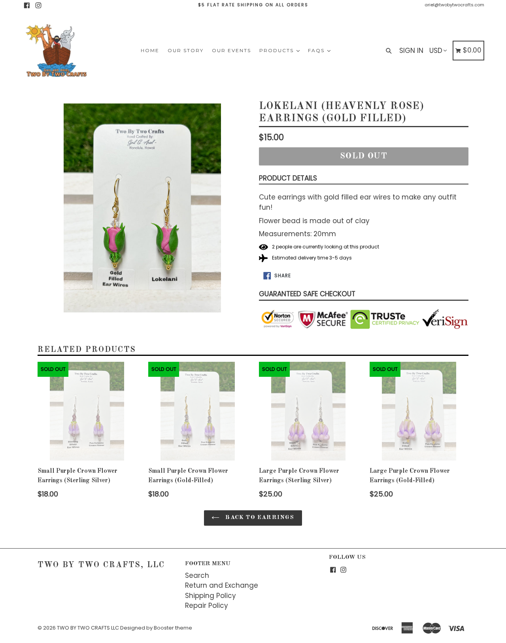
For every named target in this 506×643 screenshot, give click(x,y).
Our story (186, 50)
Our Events (231, 50)
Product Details (288, 178)
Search (197, 575)
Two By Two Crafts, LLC (101, 565)
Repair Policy (206, 605)
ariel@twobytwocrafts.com (454, 5)
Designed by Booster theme (156, 628)
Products (277, 50)
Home (150, 50)
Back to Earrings (258, 518)
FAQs (317, 50)
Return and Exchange (221, 585)
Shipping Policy (210, 595)
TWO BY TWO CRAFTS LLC (88, 628)
